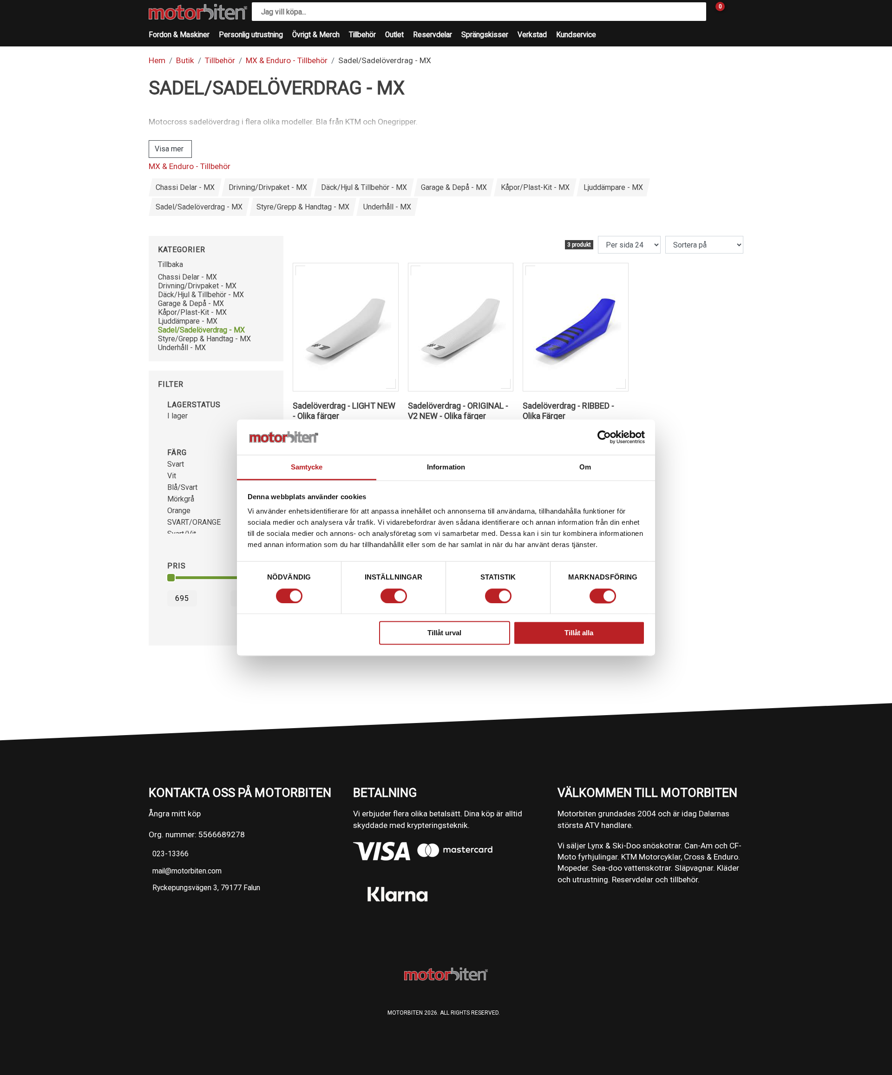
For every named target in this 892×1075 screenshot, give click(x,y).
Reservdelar (432, 35)
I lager (177, 415)
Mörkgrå (180, 499)
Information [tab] (446, 467)
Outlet (394, 35)
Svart (175, 464)
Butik (185, 60)
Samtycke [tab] (307, 467)
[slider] (171, 577)
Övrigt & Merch (316, 35)
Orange (178, 510)
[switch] (393, 595)
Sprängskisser (484, 35)
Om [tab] (585, 467)
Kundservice (576, 35)
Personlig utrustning (251, 35)
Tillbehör (362, 35)
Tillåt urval (444, 633)
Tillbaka (170, 264)
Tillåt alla (578, 633)
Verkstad (532, 35)
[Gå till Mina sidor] (734, 11)
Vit (171, 475)
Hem (157, 60)
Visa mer (169, 148)
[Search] (697, 11)
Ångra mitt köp (175, 813)
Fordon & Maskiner (179, 35)
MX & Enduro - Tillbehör (287, 60)
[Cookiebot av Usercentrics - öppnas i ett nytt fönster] (604, 437)
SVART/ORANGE (194, 522)
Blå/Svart (182, 487)
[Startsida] (198, 12)
